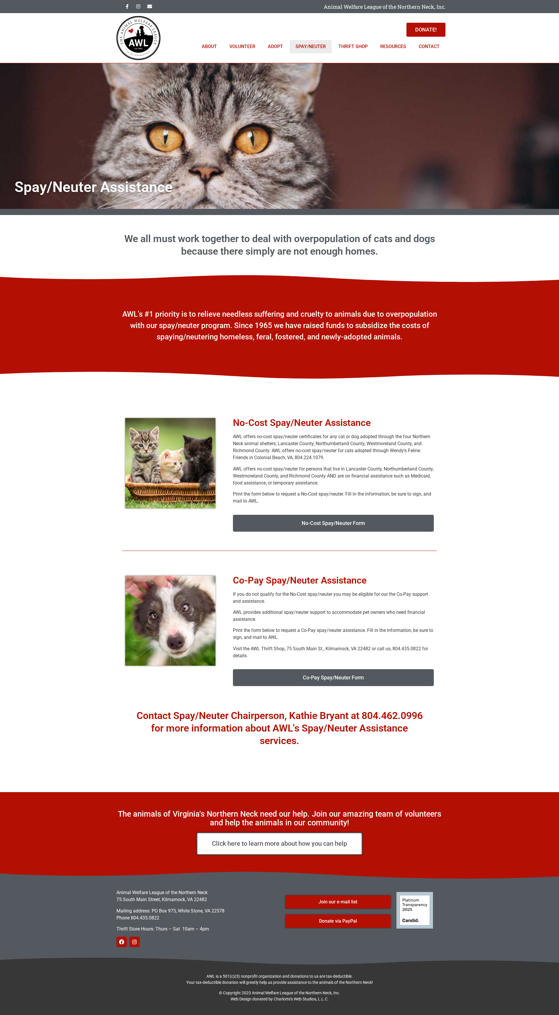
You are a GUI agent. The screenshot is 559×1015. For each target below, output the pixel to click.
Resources (393, 46)
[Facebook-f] (127, 6)
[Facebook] (121, 942)
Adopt (275, 46)
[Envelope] (149, 6)
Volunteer (242, 46)
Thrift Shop (353, 46)
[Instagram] (138, 6)
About (209, 46)
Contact (429, 46)
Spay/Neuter (311, 46)
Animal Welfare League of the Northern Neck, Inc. (384, 6)
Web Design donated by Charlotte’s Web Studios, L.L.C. (280, 999)
